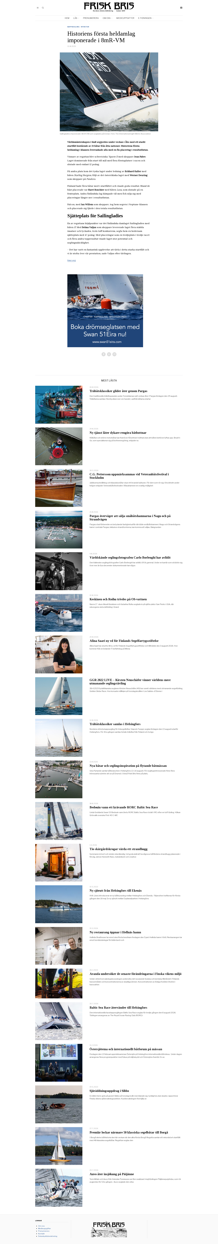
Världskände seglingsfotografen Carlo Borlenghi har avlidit (130, 557)
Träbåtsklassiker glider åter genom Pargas (118, 391)
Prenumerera (91, 18)
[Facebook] (181, 7)
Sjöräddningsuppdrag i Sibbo (109, 1091)
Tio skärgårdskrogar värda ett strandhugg (118, 849)
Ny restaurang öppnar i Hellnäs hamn (115, 932)
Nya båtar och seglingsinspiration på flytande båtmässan (128, 765)
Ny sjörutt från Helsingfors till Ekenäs (116, 890)
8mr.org (71, 260)
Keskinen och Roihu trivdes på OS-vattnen (118, 599)
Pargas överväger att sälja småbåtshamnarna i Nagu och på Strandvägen (130, 517)
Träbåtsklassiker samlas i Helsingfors (115, 724)
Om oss (107, 18)
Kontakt (41, 1234)
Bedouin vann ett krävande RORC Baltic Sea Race (124, 807)
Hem (67, 18)
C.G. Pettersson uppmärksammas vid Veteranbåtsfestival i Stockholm (129, 476)
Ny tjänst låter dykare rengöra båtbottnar (118, 432)
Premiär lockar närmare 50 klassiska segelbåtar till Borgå (129, 1132)
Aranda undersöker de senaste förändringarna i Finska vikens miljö (135, 974)
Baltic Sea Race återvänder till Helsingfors (118, 1007)
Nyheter (85, 27)
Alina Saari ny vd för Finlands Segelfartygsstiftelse (124, 640)
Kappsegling (73, 27)
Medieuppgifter (125, 18)
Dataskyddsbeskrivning (47, 1236)
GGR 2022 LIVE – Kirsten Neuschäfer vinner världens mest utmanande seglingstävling (130, 681)
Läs (75, 18)
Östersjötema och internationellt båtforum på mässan (126, 1049)
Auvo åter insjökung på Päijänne (112, 1174)
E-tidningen (145, 18)
